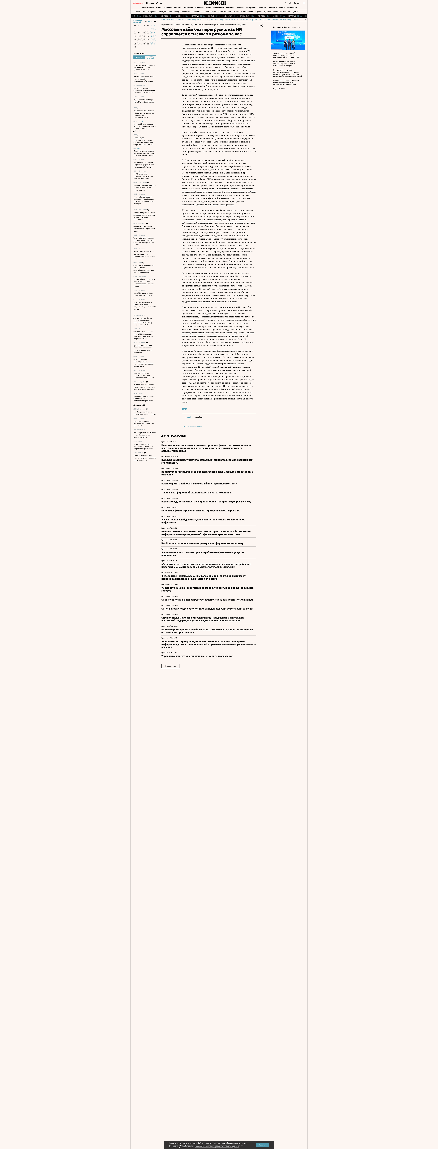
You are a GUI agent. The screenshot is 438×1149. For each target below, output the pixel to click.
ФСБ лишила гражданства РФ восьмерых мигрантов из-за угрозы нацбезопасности (143, 114)
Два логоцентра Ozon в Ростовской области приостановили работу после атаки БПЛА (142, 321)
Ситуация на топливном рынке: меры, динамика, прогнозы (286, 20)
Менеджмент (251, 8)
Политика (230, 8)
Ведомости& (185, 12)
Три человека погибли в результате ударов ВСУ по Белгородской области (143, 164)
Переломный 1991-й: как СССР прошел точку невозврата (241, 20)
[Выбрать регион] (286, 3)
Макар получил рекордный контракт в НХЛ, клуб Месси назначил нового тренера (144, 153)
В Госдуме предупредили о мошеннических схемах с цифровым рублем (144, 67)
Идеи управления (165, 12)
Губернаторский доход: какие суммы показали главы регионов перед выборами (142, 349)
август (150, 21)
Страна (213, 12)
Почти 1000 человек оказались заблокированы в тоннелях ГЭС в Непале (144, 90)
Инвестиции (188, 8)
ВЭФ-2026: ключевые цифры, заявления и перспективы (182, 20)
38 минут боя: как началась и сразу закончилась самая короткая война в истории (144, 387)
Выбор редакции (211, 20)
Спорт (275, 12)
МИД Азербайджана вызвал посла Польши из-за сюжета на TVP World (144, 435)
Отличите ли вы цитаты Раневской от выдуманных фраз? (144, 228)
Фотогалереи (292, 8)
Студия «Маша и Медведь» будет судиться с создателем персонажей (143, 398)
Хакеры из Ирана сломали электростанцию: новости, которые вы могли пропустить (144, 216)
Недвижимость (218, 8)
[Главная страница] (214, 3)
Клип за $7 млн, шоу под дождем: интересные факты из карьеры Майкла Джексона (144, 127)
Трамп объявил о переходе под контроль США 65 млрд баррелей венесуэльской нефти (144, 241)
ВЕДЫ (138, 12)
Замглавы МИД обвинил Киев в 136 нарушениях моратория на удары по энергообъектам (143, 335)
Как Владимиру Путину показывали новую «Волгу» (144, 413)
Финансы (177, 8)
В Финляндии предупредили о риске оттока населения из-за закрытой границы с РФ (143, 141)
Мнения (282, 8)
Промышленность (225, 12)
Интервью (273, 8)
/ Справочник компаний (182, 25)
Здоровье (267, 12)
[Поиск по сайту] (290, 3)
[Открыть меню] (304, 3)
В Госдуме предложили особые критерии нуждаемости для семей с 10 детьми (144, 305)
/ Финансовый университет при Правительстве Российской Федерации (219, 25)
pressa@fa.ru (197, 417)
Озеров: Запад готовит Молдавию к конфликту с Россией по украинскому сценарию (143, 200)
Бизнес (158, 8)
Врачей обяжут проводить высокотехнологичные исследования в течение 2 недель (144, 282)
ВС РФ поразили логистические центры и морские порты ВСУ (143, 176)
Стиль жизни (262, 8)
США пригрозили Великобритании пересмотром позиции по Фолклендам (143, 362)
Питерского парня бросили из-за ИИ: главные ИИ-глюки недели (144, 187)
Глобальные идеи (147, 8)
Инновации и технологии (243, 12)
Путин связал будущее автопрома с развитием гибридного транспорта (143, 446)
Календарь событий (137, 21)
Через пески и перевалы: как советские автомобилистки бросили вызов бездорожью (143, 268)
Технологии (199, 8)
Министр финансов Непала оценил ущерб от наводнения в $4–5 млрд (144, 79)
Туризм (295, 12)
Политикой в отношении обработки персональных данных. (217, 1147)
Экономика (168, 8)
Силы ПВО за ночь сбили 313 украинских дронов (143, 294)
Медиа (208, 8)
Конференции (285, 12)
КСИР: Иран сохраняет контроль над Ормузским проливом (143, 423)
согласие (203, 1145)
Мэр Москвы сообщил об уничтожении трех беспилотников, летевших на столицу (144, 255)
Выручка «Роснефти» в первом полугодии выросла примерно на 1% (144, 458)
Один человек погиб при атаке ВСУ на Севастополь (143, 101)
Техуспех (258, 12)
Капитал (206, 12)
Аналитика (196, 12)
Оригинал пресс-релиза (191, 427)
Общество (240, 8)
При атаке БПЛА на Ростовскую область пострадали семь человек (143, 375)
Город (176, 12)
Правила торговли (149, 12)
